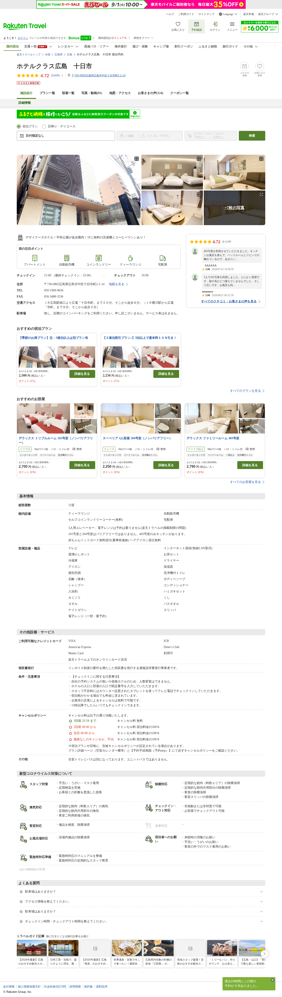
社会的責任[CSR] (55, 986)
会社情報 (9, 986)
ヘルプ (170, 14)
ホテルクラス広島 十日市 (54, 66)
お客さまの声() (150, 93)
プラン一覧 (47, 93)
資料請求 (102, 986)
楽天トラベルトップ (29, 54)
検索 (252, 135)
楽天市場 (248, 14)
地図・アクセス (120, 93)
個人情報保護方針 (29, 986)
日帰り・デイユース (62, 126)
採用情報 (75, 986)
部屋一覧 (68, 93)
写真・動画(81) (92, 93)
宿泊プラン (30, 126)
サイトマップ (206, 14)
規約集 (88, 986)
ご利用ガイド (186, 14)
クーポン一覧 (179, 93)
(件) (55, 75)
